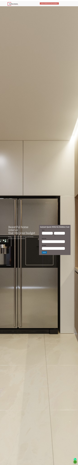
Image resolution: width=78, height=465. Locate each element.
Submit (44, 252)
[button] (75, 462)
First (42, 235)
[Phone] (75, 459)
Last (55, 235)
